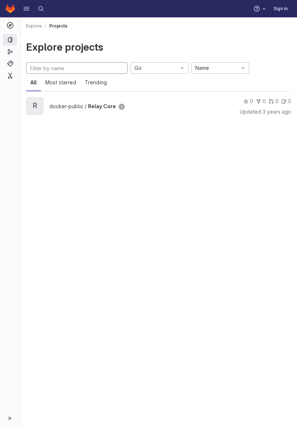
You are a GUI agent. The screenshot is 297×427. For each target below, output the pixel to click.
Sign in (280, 8)
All (33, 82)
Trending (96, 82)
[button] (26, 8)
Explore (34, 26)
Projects (58, 26)
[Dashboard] (10, 8)
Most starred (60, 82)
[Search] (41, 8)
